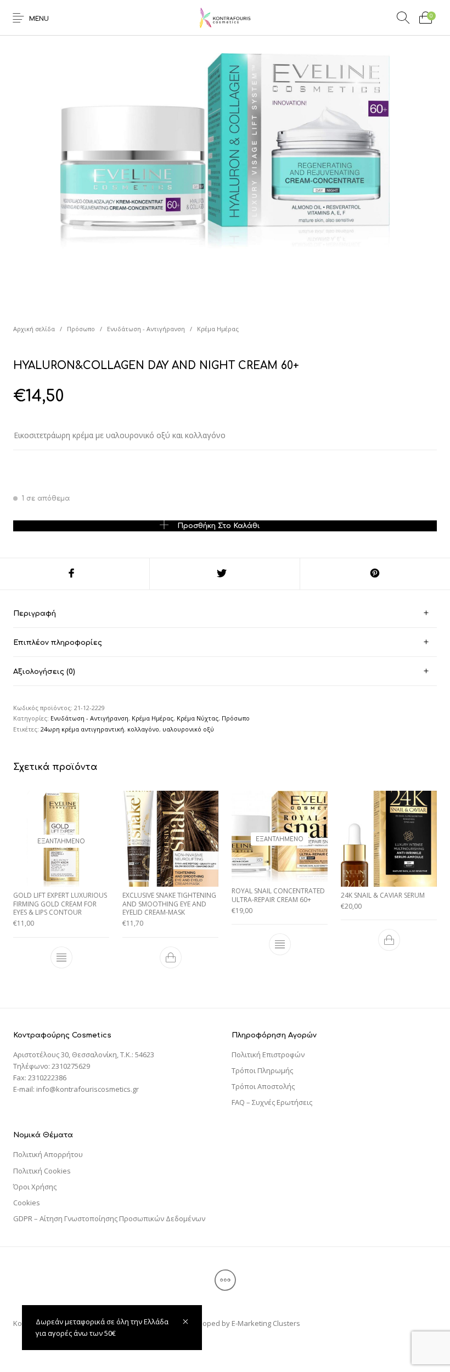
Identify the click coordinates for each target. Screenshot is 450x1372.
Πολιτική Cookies (42, 1171)
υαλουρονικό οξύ (188, 729)
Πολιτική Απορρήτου (48, 1154)
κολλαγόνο (143, 729)
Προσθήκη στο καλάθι (218, 526)
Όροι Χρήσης (35, 1187)
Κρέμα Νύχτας (197, 718)
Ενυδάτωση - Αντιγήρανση (146, 329)
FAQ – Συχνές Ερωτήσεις (272, 1102)
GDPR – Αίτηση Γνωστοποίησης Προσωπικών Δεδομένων (109, 1218)
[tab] (225, 613)
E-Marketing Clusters (266, 1323)
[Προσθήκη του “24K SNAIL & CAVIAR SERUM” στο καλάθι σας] (389, 940)
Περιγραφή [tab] (34, 613)
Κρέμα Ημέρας (218, 329)
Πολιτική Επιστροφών (268, 1054)
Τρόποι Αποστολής (263, 1086)
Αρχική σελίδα (34, 329)
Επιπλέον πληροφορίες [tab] (57, 643)
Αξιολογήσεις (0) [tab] (44, 672)
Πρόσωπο (81, 329)
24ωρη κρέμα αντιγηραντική (82, 729)
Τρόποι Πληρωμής (262, 1070)
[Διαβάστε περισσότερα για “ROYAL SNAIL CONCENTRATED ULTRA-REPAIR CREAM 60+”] (280, 944)
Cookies (26, 1202)
